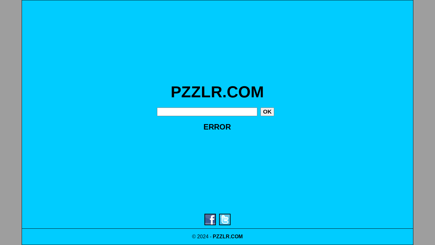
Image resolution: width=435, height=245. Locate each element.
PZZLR (221, 236)
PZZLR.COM (217, 92)
